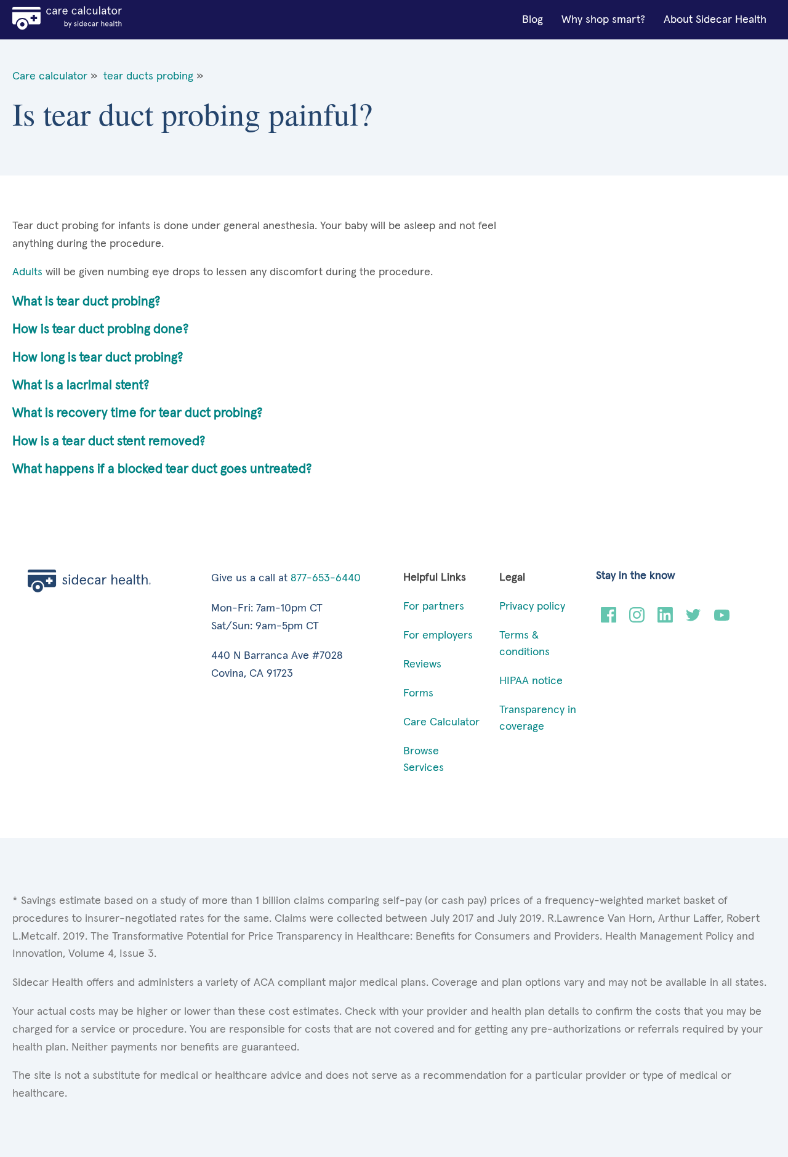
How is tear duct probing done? (100, 329)
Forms (418, 693)
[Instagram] (636, 619)
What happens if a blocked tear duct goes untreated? (162, 468)
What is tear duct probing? (86, 301)
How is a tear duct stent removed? (108, 441)
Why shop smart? (603, 19)
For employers (438, 635)
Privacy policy (532, 606)
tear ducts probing (148, 76)
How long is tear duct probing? (97, 357)
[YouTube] (721, 619)
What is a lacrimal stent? (80, 385)
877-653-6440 (326, 578)
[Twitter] (693, 619)
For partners (433, 606)
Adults (27, 272)
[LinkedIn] (665, 619)
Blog (532, 19)
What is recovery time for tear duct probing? (137, 412)
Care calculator (49, 76)
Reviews (422, 664)
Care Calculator (441, 722)
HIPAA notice (531, 681)
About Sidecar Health (715, 19)
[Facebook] (608, 619)
